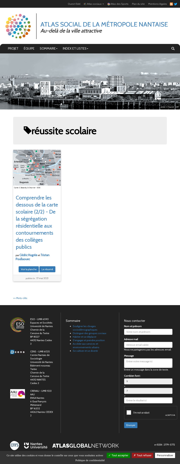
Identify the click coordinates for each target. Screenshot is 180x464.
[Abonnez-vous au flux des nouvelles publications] (171, 4)
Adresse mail (131, 339)
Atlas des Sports (119, 3)
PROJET (13, 48)
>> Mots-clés (20, 298)
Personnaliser (165, 455)
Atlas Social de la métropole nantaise (104, 24)
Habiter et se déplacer (84, 336)
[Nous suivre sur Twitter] (175, 4)
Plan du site (138, 3)
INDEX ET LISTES (74, 48)
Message (129, 355)
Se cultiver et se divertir (85, 350)
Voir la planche (29, 269)
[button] (173, 48)
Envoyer (130, 425)
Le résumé (47, 269)
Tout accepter (119, 455)
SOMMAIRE (48, 48)
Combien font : (132, 375)
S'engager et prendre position (89, 340)
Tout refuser (144, 455)
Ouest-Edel (74, 3)
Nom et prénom (133, 326)
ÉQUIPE (29, 48)
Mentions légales (157, 3)
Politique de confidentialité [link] (90, 460)
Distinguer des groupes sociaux (89, 333)
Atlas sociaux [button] (94, 3)
